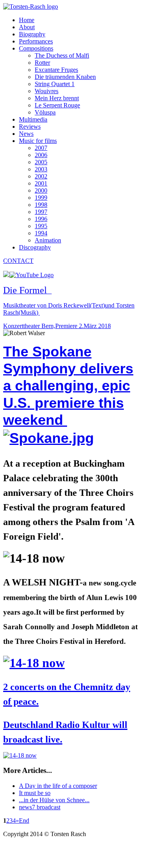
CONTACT (18, 260)
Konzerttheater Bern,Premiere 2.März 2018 (57, 326)
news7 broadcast (39, 807)
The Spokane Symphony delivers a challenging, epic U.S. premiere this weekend (68, 385)
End (24, 820)
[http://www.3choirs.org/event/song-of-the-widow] (34, 663)
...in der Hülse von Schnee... (54, 800)
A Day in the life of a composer (58, 785)
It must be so (34, 793)
